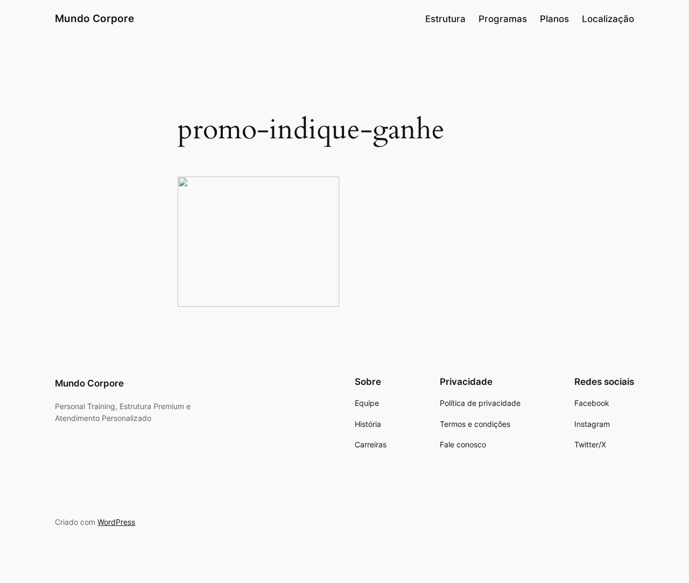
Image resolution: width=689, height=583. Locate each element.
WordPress (116, 521)
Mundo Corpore (94, 18)
